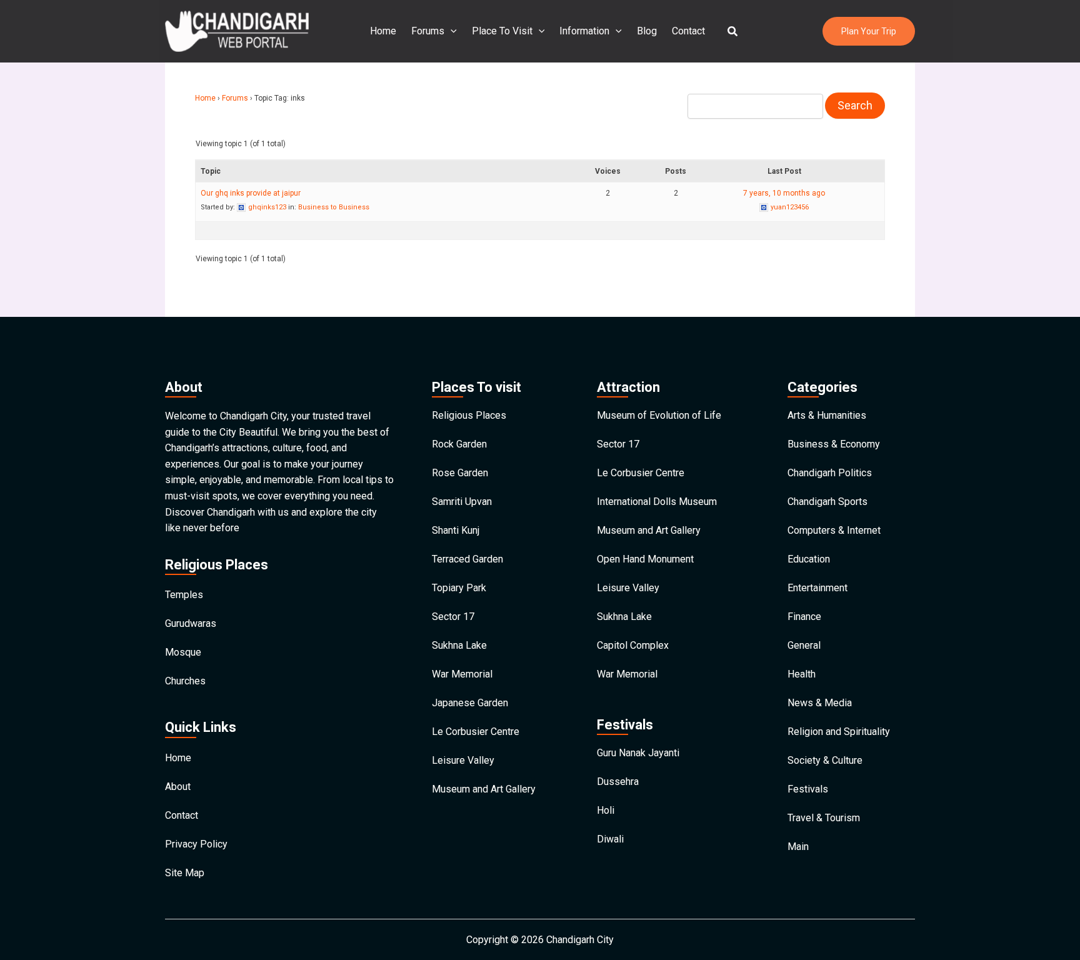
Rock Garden (459, 444)
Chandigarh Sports (828, 502)
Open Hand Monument (645, 559)
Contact (688, 31)
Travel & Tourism (824, 818)
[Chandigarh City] (237, 30)
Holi (605, 810)
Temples (184, 595)
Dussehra (618, 782)
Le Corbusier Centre (475, 732)
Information (584, 31)
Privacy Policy (196, 844)
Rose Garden (460, 473)
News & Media (820, 703)
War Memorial (462, 674)
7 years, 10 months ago (784, 193)
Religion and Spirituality (839, 732)
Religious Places (469, 415)
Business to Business (333, 207)
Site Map (184, 873)
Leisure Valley (463, 760)
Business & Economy (834, 444)
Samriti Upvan (462, 502)
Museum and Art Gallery (484, 789)
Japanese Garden (470, 703)
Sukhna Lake (459, 645)
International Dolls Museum (657, 502)
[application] (450, 31)
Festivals (808, 789)
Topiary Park (459, 588)
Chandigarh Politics (830, 473)
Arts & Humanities (827, 415)
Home (383, 31)
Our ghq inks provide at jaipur (251, 193)
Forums (427, 31)
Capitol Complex (633, 645)
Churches (185, 681)
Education (809, 559)
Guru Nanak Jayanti (638, 753)
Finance (804, 616)
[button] (733, 31)
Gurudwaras (190, 623)
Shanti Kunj (455, 530)
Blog (647, 31)
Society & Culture (825, 760)
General (804, 645)
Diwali (610, 839)
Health (802, 674)
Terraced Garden (467, 559)
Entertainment (818, 588)
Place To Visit (502, 31)
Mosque (183, 652)
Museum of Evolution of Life (659, 415)
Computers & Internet (834, 530)
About (178, 786)
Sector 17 (453, 616)
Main (798, 846)
